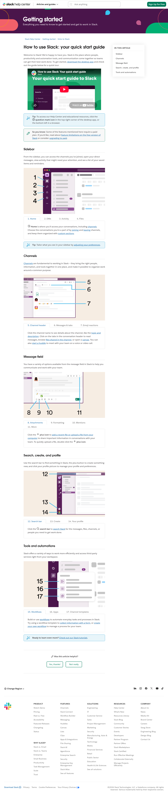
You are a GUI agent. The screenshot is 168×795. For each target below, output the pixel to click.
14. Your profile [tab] (75, 521)
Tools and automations (126, 72)
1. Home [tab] (32, 218)
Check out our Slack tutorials (73, 637)
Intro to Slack (63, 39)
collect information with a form (75, 623)
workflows (44, 619)
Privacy (26, 787)
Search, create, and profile (127, 67)
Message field (122, 63)
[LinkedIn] (135, 689)
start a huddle (39, 343)
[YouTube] (157, 689)
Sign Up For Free (157, 4)
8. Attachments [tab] (35, 422)
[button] (55, 664)
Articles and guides (46, 4)
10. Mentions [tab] (78, 422)
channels (92, 226)
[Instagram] (140, 689)
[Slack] (7, 739)
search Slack (59, 529)
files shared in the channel (58, 339)
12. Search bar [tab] (35, 521)
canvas (85, 339)
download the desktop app (80, 61)
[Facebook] (146, 689)
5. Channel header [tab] (37, 325)
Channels (28, 263)
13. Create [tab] (55, 521)
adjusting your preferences (87, 244)
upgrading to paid (58, 138)
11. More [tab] (32, 426)
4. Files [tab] (80, 218)
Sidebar (119, 54)
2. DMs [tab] (47, 218)
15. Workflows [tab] (34, 612)
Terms (34, 787)
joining (75, 230)
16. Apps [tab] (54, 612)
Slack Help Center (32, 39)
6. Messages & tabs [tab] (63, 325)
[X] (151, 689)
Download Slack (11, 787)
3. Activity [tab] (64, 218)
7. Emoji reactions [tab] (89, 325)
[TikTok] (162, 689)
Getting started (49, 39)
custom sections (66, 233)
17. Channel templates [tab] (77, 612)
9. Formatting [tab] (57, 422)
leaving (86, 230)
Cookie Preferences (47, 787)
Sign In (140, 4)
